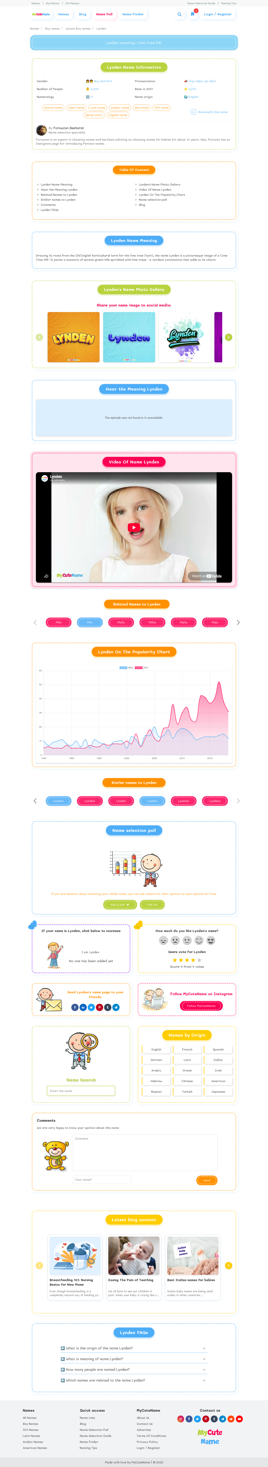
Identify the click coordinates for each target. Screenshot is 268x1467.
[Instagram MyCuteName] (180, 1419)
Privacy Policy (147, 1442)
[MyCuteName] (41, 14)
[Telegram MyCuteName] (222, 1419)
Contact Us (145, 1424)
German (156, 1060)
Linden (121, 801)
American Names (35, 1448)
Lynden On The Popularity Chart (161, 194)
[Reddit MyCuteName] (231, 1419)
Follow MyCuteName (201, 1006)
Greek (187, 1070)
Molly (121, 622)
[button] (39, 337)
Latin (187, 1060)
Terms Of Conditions (151, 1436)
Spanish (218, 1049)
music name (76, 107)
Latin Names (31, 1436)
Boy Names (52, 3)
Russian (156, 1091)
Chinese (187, 1081)
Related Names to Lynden (58, 194)
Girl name (162, 107)
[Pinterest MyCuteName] (205, 1419)
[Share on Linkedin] (83, 1007)
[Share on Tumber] (107, 1007)
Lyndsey (214, 801)
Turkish (187, 1091)
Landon (58, 801)
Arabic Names (33, 1442)
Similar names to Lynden (57, 199)
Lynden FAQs (49, 210)
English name (118, 115)
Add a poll (118, 904)
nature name (53, 107)
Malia (183, 622)
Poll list (152, 904)
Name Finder (89, 1442)
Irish (218, 1070)
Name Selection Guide (201, 3)
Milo (90, 622)
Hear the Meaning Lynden (58, 189)
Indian (218, 1060)
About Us (143, 1418)
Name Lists (87, 1418)
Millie (152, 622)
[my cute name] (210, 1436)
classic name (120, 107)
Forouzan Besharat (68, 128)
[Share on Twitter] (91, 1007)
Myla (215, 622)
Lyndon (152, 801)
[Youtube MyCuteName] (239, 1419)
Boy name (142, 107)
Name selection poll (152, 199)
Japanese (218, 1091)
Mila (58, 622)
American (218, 1081)
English (156, 1049)
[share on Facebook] (75, 1007)
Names (36, 3)
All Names (29, 1418)
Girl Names (72, 3)
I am (90, 952)
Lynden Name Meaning (56, 184)
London (90, 801)
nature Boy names (78, 28)
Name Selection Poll (94, 1430)
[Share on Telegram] (116, 1007)
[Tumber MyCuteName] (214, 1419)
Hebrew (156, 1081)
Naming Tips (228, 3)
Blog (141, 205)
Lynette (183, 801)
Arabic (156, 1070)
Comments (48, 205)
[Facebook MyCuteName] (189, 1419)
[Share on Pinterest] (99, 1007)
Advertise (144, 1430)
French (187, 1049)
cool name (97, 107)
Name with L (94, 115)
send (207, 1180)
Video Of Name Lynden (154, 189)
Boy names (53, 28)
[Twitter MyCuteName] (197, 1419)
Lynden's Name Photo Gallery (159, 184)
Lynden (101, 28)
